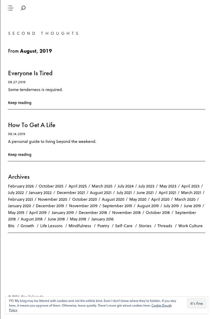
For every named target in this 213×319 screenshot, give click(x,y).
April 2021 (167, 192)
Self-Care (123, 225)
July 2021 (124, 192)
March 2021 (191, 192)
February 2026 (21, 186)
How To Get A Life (31, 125)
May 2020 (137, 199)
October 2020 (84, 199)
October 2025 (51, 186)
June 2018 (56, 219)
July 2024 (126, 186)
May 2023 (167, 186)
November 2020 (52, 199)
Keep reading (19, 102)
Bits (11, 225)
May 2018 (78, 219)
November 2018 (126, 212)
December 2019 (50, 206)
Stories (145, 225)
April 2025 (78, 186)
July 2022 (16, 192)
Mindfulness (80, 225)
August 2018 (32, 219)
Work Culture (190, 225)
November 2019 (83, 206)
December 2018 (93, 212)
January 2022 (40, 192)
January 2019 (63, 212)
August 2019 (148, 206)
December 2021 (71, 192)
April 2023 (190, 186)
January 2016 (102, 219)
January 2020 (19, 206)
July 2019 (171, 206)
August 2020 (113, 199)
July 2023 (146, 186)
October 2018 (158, 212)
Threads (164, 225)
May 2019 (16, 212)
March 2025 (102, 186)
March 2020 (185, 199)
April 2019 (37, 212)
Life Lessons (51, 225)
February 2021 (20, 199)
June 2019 (192, 206)
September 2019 (117, 206)
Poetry (103, 225)
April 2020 (160, 199)
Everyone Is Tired (30, 73)
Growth (27, 225)
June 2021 (145, 192)
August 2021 (100, 192)
